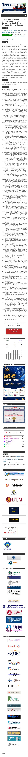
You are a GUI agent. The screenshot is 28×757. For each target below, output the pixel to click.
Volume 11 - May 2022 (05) (7, 39)
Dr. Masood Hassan (6, 30)
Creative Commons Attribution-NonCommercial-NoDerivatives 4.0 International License (13, 459)
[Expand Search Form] (25, 15)
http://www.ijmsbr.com (16, 462)
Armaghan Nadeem (10, 32)
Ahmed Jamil (18, 32)
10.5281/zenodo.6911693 (19, 36)
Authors (18, 456)
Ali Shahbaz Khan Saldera (18, 30)
